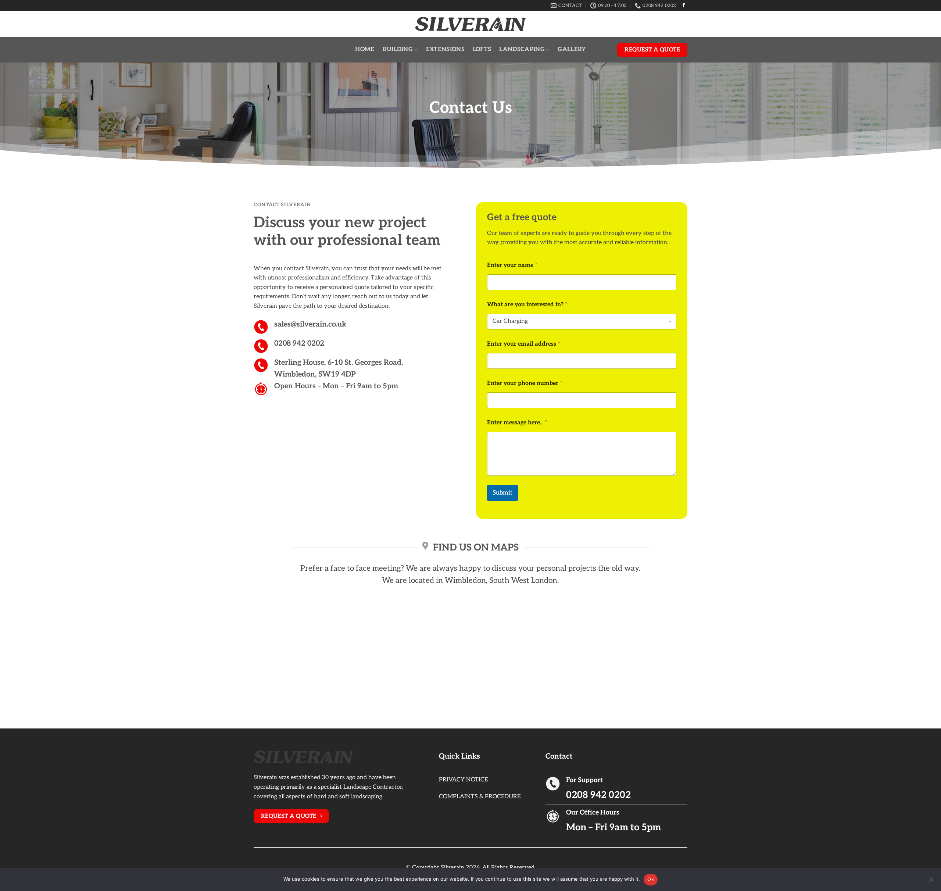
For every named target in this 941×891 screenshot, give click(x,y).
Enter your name (512, 265)
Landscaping (522, 49)
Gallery (572, 49)
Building (398, 49)
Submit (502, 492)
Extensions (445, 49)
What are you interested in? (527, 304)
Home (364, 49)
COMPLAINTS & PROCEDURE (479, 796)
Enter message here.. (517, 422)
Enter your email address (523, 344)
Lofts (482, 49)
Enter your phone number (524, 383)
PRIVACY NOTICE (463, 779)
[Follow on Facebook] (683, 5)
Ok (650, 879)
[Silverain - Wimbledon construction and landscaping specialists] (470, 24)
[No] (931, 882)
